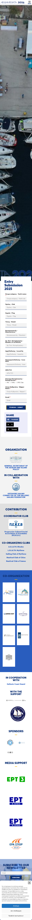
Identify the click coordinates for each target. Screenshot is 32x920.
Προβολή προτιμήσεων (16, 916)
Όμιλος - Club (10, 304)
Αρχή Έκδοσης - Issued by (14, 351)
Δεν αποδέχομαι (16, 911)
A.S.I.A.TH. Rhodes (16, 547)
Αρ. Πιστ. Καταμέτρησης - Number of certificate (14, 341)
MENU (29, 3)
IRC (8, 382)
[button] (29, 883)
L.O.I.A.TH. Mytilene (16, 550)
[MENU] (29, 1)
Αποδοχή (16, 906)
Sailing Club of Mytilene (16, 554)
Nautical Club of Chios (16, 558)
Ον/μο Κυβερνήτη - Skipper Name (14, 387)
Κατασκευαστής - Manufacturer (11, 331)
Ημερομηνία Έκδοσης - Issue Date (15, 360)
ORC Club (20, 382)
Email (7, 397)
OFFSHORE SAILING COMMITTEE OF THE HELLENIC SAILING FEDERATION (16, 495)
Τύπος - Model (10, 322)
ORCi (13, 382)
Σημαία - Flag (10, 313)
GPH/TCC (8, 370)
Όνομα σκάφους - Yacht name (15, 294)
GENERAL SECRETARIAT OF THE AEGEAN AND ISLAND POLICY (16, 467)
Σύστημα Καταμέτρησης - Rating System (14, 379)
